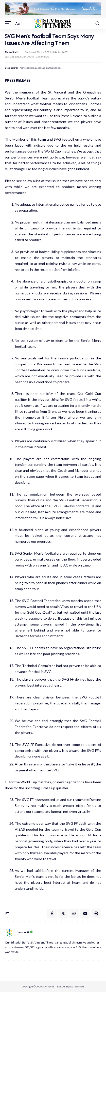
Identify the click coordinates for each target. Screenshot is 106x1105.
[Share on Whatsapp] (74, 913)
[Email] (85, 913)
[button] (9, 24)
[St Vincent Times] (53, 23)
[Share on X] (63, 913)
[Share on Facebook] (52, 913)
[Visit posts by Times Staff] (9, 932)
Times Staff (11, 52)
